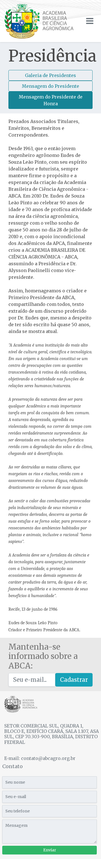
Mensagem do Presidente (50, 86)
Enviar (49, 850)
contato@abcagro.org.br (48, 758)
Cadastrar (74, 679)
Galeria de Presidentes (50, 75)
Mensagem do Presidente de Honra (50, 100)
